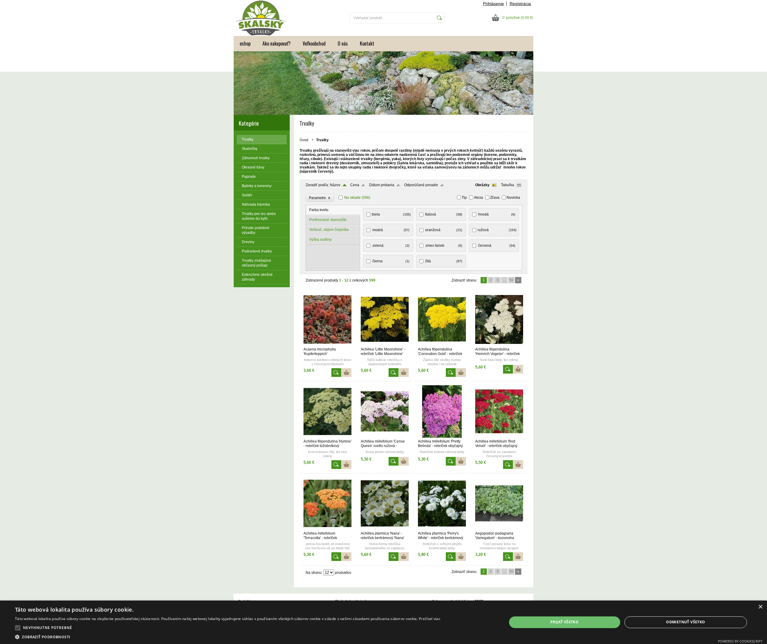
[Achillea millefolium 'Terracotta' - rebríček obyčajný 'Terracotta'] (327, 528)
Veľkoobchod (314, 43)
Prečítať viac (429, 618)
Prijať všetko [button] (564, 622)
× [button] (760, 607)
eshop (245, 43)
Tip (464, 197)
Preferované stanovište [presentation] (328, 220)
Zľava (494, 197)
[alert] (383, 622)
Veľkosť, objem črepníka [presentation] (329, 230)
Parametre (320, 197)
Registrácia (520, 3)
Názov (335, 185)
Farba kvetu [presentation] (318, 210)
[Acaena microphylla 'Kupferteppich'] (327, 344)
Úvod (304, 140)
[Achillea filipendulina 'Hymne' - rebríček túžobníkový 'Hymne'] (327, 436)
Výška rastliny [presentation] (320, 239)
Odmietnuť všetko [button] (685, 622)
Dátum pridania (381, 185)
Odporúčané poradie (421, 185)
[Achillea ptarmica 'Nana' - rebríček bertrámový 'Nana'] (385, 528)
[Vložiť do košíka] (346, 372)
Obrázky (482, 185)
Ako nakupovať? (276, 43)
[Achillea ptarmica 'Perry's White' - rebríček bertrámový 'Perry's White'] (442, 528)
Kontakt (367, 43)
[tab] (333, 210)
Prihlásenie (493, 3)
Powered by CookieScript (740, 641)
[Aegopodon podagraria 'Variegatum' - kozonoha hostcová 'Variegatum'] (499, 528)
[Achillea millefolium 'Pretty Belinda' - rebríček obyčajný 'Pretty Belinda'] (442, 436)
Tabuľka (507, 185)
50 (511, 280)
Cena (354, 185)
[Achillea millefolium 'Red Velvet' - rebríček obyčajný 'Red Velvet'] (499, 436)
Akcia (478, 197)
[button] (18, 628)
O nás (343, 43)
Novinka (513, 197)
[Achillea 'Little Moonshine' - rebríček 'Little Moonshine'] (385, 344)
